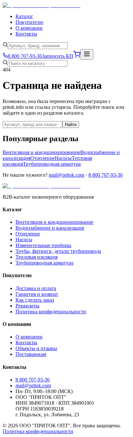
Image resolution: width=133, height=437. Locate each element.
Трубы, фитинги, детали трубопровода (58, 251)
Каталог (24, 16)
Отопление (42, 158)
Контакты (26, 33)
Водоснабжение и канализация (49, 228)
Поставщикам (30, 354)
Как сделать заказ (34, 300)
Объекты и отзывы (36, 348)
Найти (71, 124)
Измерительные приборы (43, 245)
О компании (29, 28)
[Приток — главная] (41, 5)
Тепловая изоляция (36, 257)
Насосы (63, 158)
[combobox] (37, 45)
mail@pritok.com (66, 175)
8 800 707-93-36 (105, 175)
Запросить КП (57, 56)
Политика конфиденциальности (50, 311)
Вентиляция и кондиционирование (41, 152)
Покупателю (29, 22)
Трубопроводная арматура (52, 164)
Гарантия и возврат (36, 294)
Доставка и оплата (35, 288)
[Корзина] (76, 56)
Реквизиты (27, 305)
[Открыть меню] (86, 54)
